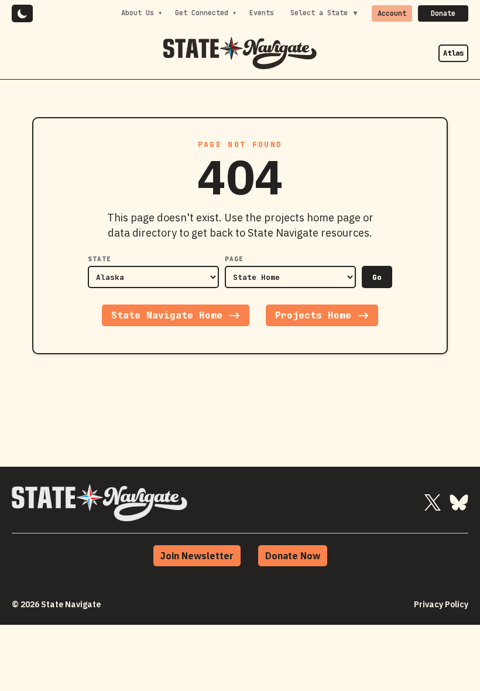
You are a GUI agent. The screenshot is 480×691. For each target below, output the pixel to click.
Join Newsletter (197, 556)
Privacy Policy (441, 604)
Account (392, 13)
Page (234, 259)
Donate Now (292, 556)
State (99, 259)
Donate (443, 13)
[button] (22, 13)
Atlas (453, 53)
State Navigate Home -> (175, 315)
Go (377, 277)
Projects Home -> (322, 315)
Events (261, 13)
